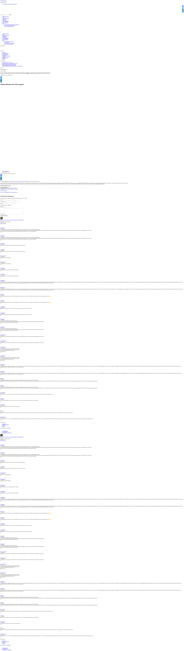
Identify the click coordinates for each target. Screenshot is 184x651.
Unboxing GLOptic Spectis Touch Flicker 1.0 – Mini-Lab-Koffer (12, 66)
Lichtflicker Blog (4, 431)
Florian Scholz (2, 227)
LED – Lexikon (4, 22)
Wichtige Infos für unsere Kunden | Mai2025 (9, 64)
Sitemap (3, 426)
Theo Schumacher (3, 355)
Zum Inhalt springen (3, 0)
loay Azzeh (2, 398)
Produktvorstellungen (5, 18)
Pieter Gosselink (2, 404)
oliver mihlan (2, 326)
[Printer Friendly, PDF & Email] (64, 194)
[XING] (27, 80)
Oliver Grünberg (2, 268)
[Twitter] (27, 78)
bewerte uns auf (2, 223)
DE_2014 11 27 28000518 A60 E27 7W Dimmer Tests (8, 192)
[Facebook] (27, 77)
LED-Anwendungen (5, 38)
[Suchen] (10, 14)
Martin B (1, 378)
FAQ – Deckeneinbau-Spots (8, 26)
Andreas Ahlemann (3, 334)
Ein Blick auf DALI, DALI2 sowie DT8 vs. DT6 (9, 63)
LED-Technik (4, 20)
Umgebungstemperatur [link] (3, 187)
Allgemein (3, 52)
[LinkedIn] (27, 82)
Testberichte (4, 19)
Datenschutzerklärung (5, 424)
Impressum (4, 423)
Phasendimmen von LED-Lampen (7, 62)
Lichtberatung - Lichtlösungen (6, 432)
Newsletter (4, 56)
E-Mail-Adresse (3, 201)
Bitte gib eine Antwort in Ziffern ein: (5, 205)
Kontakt (3, 425)
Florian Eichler (2, 243)
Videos (3, 17)
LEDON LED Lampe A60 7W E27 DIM (21, 181)
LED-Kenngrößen (5, 54)
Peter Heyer (2, 294)
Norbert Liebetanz (3, 255)
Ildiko (1, 410)
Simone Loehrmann (5, 171)
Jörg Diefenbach (2, 306)
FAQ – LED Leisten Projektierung (9, 25)
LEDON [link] (6, 181)
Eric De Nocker (2, 392)
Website (1, 203)
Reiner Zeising (2, 364)
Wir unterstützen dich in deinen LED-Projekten (9, 4)
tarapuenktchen (2, 280)
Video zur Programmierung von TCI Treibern (9, 65)
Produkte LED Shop (5, 16)
